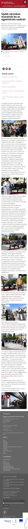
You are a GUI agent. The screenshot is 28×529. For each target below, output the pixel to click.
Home (2, 10)
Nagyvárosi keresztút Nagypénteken (9, 87)
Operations (5, 442)
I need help (5, 444)
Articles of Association (7, 451)
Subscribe (6, 505)
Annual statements (7, 459)
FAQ (4, 452)
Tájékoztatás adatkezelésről (8, 467)
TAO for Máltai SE (6, 464)
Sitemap (4, 453)
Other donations (6, 463)
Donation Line (6, 462)
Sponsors (5, 441)
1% (3, 460)
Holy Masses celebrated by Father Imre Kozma (12, 446)
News (6, 10)
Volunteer (5, 448)
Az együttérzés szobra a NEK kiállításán (9, 77)
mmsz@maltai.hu (9, 423)
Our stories (5, 449)
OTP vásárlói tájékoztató (8, 466)
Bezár (14, 524)
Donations (5, 445)
